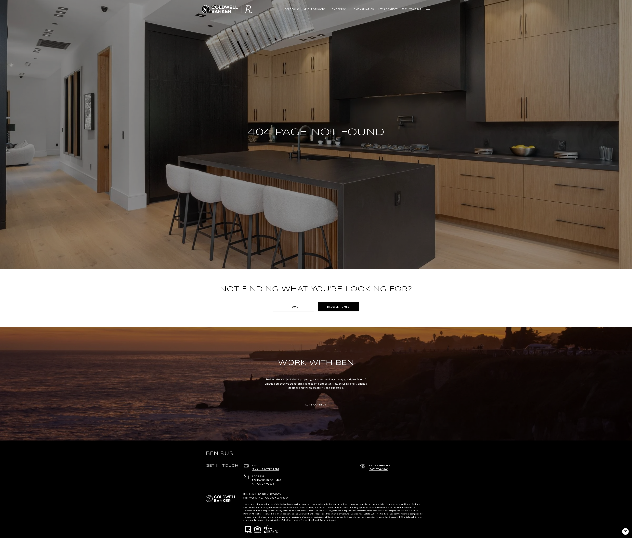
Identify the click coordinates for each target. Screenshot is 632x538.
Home (294, 306)
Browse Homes (338, 306)
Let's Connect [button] (316, 404)
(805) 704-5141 (378, 469)
